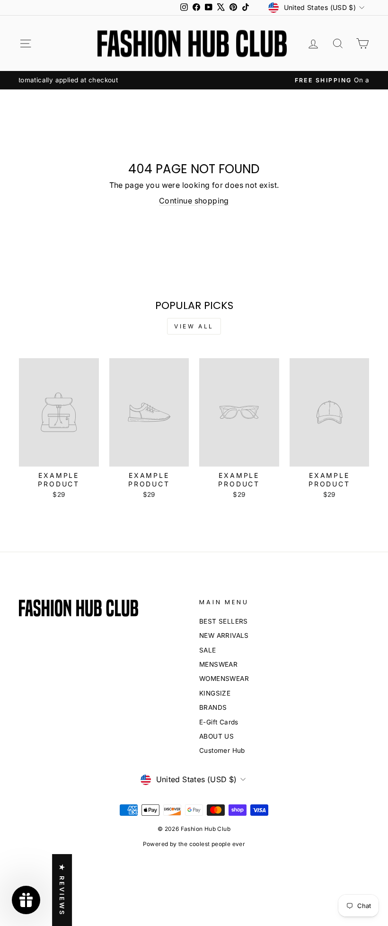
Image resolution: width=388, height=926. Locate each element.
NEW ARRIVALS (224, 635)
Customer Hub (222, 750)
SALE (207, 650)
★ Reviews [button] (62, 890)
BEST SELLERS (223, 621)
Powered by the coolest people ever (194, 843)
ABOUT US (216, 736)
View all (194, 326)
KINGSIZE (214, 693)
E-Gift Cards (218, 722)
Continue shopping (194, 200)
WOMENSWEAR (224, 678)
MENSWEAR (218, 664)
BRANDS (213, 707)
